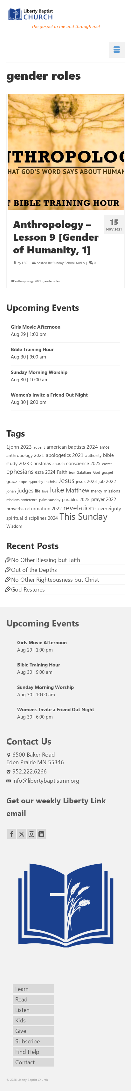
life (37, 490)
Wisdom (14, 526)
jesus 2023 (86, 481)
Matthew (77, 490)
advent (39, 447)
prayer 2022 (103, 499)
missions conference (22, 499)
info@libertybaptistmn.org (45, 780)
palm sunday (49, 499)
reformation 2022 (43, 508)
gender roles (51, 281)
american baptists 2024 (72, 446)
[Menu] (117, 50)
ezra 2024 (45, 472)
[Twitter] (21, 834)
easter (107, 463)
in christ (51, 481)
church (58, 463)
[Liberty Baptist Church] (65, 14)
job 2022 (107, 481)
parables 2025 (76, 499)
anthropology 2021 (28, 281)
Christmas (41, 463)
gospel (107, 472)
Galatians (84, 472)
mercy (96, 490)
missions (112, 490)
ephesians (19, 471)
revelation (78, 507)
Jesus (66, 480)
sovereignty (108, 508)
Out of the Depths (34, 569)
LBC (25, 262)
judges (25, 490)
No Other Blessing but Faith (45, 560)
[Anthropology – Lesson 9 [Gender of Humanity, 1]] (65, 152)
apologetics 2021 (65, 454)
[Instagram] (31, 834)
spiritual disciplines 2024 (32, 518)
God (96, 472)
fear (72, 472)
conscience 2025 (83, 463)
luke (57, 489)
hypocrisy (36, 481)
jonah (11, 490)
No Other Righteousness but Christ (55, 579)
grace (11, 481)
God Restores (28, 589)
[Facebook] (11, 834)
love (45, 491)
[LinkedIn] (41, 834)
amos (105, 447)
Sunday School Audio (68, 262)
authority (93, 455)
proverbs (15, 508)
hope (22, 481)
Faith (62, 471)
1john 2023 (19, 446)
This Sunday (83, 516)
